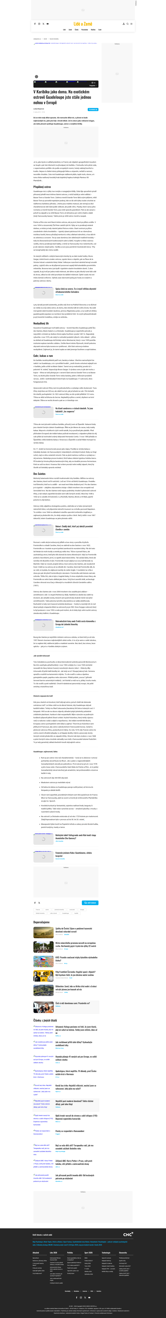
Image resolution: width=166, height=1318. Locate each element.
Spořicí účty (122, 1260)
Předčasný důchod (124, 1258)
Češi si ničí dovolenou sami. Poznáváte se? (73, 1003)
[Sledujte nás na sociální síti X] (43, 23)
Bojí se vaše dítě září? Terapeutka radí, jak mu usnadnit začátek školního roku (74, 1147)
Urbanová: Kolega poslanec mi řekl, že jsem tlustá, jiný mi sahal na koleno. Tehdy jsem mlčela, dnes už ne (76, 1029)
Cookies (114, 1311)
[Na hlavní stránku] (83, 24)
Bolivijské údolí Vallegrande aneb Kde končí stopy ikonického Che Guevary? (76, 837)
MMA (86, 1258)
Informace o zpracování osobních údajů (100, 1311)
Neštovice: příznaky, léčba (40, 1260)
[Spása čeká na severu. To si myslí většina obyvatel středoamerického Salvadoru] (43, 293)
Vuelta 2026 (98, 1245)
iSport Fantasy (67, 1242)
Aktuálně (36, 1252)
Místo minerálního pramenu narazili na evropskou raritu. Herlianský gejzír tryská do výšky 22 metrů (76, 944)
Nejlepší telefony (106, 1260)
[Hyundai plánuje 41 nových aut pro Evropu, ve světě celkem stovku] (43, 1060)
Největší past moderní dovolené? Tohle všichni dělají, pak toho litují (74, 1102)
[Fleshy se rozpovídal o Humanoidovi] (43, 1135)
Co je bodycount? (37, 1273)
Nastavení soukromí (123, 1311)
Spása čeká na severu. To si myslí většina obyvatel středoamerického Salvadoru (76, 290)
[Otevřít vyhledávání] (127, 24)
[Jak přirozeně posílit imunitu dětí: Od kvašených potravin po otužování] (43, 1179)
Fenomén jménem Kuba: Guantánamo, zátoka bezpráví (74, 854)
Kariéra (99, 1291)
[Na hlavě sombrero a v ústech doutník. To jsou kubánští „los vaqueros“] (43, 412)
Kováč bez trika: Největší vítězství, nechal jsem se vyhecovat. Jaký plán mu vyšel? (76, 1087)
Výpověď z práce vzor (73, 1270)
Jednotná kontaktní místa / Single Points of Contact (80, 1313)
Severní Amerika (54, 39)
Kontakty (67, 1291)
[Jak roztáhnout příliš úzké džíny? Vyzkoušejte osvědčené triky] (43, 1046)
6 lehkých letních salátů (56, 1283)
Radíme (93, 30)
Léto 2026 (53, 1252)
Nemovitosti (93, 1242)
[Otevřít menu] (131, 24)
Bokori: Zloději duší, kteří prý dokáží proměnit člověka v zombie (74, 528)
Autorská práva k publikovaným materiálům (48, 1311)
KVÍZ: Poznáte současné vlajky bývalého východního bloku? (76, 959)
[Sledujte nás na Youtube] (47, 23)
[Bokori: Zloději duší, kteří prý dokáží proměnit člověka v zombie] (43, 530)
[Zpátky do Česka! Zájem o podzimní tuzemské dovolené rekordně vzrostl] (43, 932)
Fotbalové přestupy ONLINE (45, 1245)
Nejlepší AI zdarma (107, 1263)
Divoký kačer (70, 1273)
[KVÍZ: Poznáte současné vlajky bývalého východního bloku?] (43, 961)
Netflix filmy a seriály (107, 1271)
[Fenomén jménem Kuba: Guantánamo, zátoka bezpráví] (43, 857)
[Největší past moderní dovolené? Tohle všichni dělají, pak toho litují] (44, 1105)
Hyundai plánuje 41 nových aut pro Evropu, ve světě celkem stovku (76, 1058)
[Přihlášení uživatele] (124, 24)
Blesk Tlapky (48, 1242)
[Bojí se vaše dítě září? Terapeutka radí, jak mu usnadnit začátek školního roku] (43, 1150)
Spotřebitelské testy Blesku (81, 1242)
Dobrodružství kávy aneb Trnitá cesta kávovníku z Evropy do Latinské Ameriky (76, 623)
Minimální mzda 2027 (125, 1266)
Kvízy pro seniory (37, 1268)
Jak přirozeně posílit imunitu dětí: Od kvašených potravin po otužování (75, 1177)
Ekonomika (123, 1252)
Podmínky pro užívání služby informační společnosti (75, 1311)
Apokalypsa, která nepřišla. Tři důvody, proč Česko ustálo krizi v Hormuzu (76, 1072)
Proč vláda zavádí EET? (73, 1265)
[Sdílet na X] (39, 902)
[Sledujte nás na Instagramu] (39, 23)
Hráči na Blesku (57, 1242)
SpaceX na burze (106, 1258)
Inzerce (85, 1291)
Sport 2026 (89, 1252)
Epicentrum (36, 1258)
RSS (92, 1291)
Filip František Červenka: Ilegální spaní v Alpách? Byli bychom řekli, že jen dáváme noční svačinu (75, 973)
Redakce (76, 1291)
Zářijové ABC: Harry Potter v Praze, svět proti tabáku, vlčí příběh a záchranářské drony (74, 1162)
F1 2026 (87, 1269)
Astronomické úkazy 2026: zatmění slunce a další (56, 1269)
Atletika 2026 (88, 1271)
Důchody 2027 (123, 1263)
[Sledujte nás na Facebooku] (35, 23)
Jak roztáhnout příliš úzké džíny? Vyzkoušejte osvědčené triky (74, 1044)
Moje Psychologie (38, 1242)
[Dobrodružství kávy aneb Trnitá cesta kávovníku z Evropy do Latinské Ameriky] (43, 625)
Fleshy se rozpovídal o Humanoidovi (70, 1130)
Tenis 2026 (87, 1266)
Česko (76, 30)
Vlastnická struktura (59, 1313)
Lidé (64, 30)
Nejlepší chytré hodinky (108, 1266)
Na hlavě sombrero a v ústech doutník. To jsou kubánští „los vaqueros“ (74, 410)
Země (70, 30)
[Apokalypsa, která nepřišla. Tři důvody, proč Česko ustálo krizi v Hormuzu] (43, 1075)
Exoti (99, 30)
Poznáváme (84, 30)
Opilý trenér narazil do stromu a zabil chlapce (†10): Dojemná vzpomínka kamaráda (77, 1117)
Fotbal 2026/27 (89, 1260)
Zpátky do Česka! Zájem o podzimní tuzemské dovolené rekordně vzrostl (74, 930)
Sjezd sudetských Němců (74, 1262)
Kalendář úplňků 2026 (38, 1270)
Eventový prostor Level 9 (61, 1245)
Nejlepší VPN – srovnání (108, 1269)
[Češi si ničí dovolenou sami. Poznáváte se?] (44, 1007)
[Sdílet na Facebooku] (35, 902)
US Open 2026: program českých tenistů (81, 1245)
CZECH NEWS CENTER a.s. (89, 1306)
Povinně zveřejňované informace (103, 1313)
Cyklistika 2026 (89, 1274)
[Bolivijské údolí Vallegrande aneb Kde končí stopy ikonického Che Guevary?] (43, 839)
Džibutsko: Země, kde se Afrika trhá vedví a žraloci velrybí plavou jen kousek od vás (76, 988)
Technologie (106, 1252)
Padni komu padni (72, 1268)
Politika (70, 1252)
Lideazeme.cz (37, 39)
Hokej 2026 (88, 1263)
